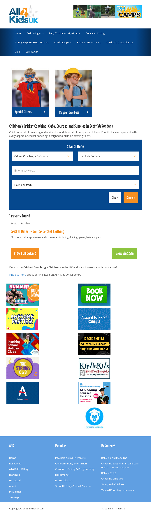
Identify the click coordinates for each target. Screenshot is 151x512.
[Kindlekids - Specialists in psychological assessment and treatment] (111, 368)
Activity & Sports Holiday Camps (32, 42)
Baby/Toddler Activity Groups (64, 33)
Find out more (17, 274)
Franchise (14, 474)
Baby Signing (108, 473)
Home (18, 33)
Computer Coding (95, 33)
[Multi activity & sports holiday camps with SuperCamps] (39, 295)
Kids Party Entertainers (89, 42)
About (12, 486)
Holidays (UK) (62, 474)
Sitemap (14, 497)
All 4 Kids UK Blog (18, 469)
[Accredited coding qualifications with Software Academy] (111, 393)
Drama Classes (64, 480)
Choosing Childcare (112, 478)
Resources (15, 463)
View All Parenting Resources (117, 490)
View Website (125, 253)
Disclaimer (15, 491)
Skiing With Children (112, 484)
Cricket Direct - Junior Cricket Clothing (37, 231)
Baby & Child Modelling (114, 457)
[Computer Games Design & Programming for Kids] (111, 418)
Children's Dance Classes (119, 42)
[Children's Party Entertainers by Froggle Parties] (111, 295)
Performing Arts (35, 33)
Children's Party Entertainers (71, 463)
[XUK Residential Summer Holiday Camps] (111, 344)
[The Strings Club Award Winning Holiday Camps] (39, 368)
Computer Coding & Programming (74, 469)
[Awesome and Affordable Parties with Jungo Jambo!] (39, 319)
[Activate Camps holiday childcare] (39, 393)
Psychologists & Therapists (70, 457)
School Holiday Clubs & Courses (73, 486)
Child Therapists (63, 42)
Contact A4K (31, 51)
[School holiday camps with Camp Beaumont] (111, 319)
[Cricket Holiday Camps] (98, 11)
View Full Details (25, 253)
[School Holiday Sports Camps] (39, 344)
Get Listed (15, 480)
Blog (17, 51)
